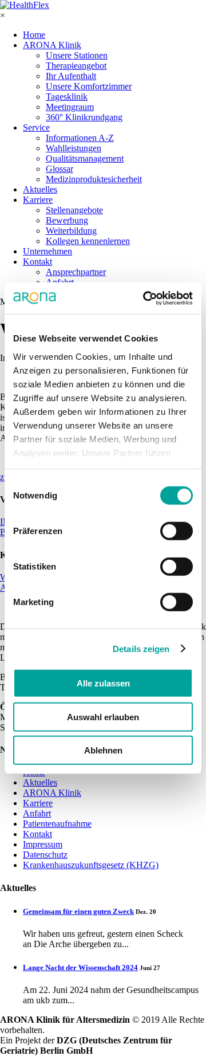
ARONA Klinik (52, 45)
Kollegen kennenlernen (88, 241)
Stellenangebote (74, 210)
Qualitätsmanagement (85, 158)
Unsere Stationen (77, 55)
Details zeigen (141, 648)
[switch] (176, 531)
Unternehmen (47, 251)
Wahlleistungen (73, 148)
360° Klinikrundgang (84, 117)
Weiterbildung (71, 230)
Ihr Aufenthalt (71, 76)
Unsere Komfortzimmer (89, 86)
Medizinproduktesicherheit (94, 179)
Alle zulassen (103, 683)
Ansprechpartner (76, 272)
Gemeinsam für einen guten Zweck (78, 911)
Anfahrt (37, 813)
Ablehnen (103, 750)
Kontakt (37, 261)
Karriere (38, 200)
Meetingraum (70, 107)
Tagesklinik (67, 96)
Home (34, 35)
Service (36, 127)
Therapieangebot (76, 65)
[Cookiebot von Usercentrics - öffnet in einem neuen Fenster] (145, 298)
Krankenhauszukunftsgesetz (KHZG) (91, 865)
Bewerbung (67, 220)
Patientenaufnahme (57, 824)
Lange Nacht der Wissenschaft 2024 (80, 967)
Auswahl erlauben (103, 716)
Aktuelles (40, 189)
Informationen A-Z (80, 138)
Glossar (59, 169)
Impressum (42, 844)
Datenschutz (45, 854)
